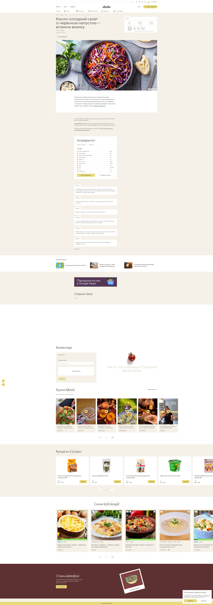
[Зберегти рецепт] (3, 380)
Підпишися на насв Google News (88, 282)
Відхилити (203, 600)
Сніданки (59, 541)
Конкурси (81, 11)
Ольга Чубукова (61, 30)
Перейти (83, 481)
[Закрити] (209, 592)
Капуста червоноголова (84, 151)
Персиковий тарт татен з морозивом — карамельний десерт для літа (105, 428)
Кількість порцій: (81, 144)
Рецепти (58, 6)
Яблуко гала (81, 159)
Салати (66, 14)
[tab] (105, 437)
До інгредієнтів (63, 36)
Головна (57, 14)
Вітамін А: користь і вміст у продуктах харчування (107, 265)
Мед (80, 169)
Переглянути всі (152, 389)
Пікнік (68, 11)
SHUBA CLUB (94, 11)
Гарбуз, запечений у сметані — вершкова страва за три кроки (71, 546)
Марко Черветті (163, 549)
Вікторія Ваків (60, 549)
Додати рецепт (61, 586)
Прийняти (190, 600)
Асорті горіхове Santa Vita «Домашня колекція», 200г (69, 476)
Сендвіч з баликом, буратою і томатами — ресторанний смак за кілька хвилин (86, 428)
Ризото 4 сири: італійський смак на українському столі (171, 546)
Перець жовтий (82, 157)
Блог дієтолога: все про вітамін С (75, 265)
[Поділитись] (3, 384)
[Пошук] (132, 2)
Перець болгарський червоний (85, 155)
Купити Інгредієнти (86, 175)
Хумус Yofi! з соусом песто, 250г (170, 476)
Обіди (127, 541)
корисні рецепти (99, 106)
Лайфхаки (72, 6)
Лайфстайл (106, 11)
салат (76, 298)
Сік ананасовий (82, 163)
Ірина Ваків (94, 549)
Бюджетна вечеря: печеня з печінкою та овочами (140, 546)
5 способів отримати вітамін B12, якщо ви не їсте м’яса (144, 265)
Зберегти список (105, 175)
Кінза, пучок (81, 161)
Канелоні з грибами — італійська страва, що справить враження (105, 546)
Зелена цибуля (82, 153)
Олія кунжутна (82, 171)
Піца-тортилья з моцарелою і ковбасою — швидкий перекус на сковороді (65, 428)
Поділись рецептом (151, 6)
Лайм (80, 165)
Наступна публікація (106, 603)
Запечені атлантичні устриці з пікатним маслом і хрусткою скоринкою (126, 428)
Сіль (80, 167)
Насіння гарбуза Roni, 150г (100, 476)
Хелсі (65, 6)
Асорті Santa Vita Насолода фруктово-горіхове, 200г (138, 476)
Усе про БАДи (119, 11)
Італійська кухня (95, 541)
